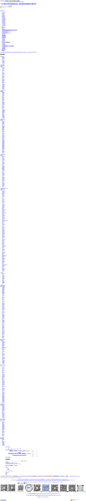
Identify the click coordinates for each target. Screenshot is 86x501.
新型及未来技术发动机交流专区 (3, 184)
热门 (14, 448)
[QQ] (1, 476)
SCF (3, 28)
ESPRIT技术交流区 (3, 262)
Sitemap (78, 476)
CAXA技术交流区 (3, 228)
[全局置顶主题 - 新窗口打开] (15, 450)
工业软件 (3, 18)
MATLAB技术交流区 (3, 253)
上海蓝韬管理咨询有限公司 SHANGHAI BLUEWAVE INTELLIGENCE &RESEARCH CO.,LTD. (44, 493)
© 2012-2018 (28, 495)
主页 (3, 12)
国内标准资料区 (3, 429)
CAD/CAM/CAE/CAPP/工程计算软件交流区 (4, 189)
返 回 (6, 446)
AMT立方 (3, 47)
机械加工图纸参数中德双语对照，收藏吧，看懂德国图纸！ (17, 453)
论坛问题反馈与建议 (3, 442)
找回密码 (10, 1)
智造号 (16, 0)
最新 (11, 448)
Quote (12, 462)
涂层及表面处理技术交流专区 (3, 322)
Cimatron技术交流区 (3, 216)
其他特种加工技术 (3, 337)
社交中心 (6, 42)
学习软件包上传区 (3, 435)
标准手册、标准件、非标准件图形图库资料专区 (3, 425)
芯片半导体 (4, 25)
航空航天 (3, 15)
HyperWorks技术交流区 (4, 247)
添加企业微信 (42, 476)
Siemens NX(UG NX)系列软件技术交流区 (3, 206)
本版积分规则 (8, 465)
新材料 (3, 13)
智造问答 (3, 44)
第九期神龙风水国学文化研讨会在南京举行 (19, 455)
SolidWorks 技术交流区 (4, 210)
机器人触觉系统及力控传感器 (3, 103)
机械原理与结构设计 (3, 290)
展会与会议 (4, 36)
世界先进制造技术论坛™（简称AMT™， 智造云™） (60, 476)
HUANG (33, 453)
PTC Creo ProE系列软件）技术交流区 (3, 201)
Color (7, 462)
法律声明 (6, 476)
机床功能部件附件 (3, 327)
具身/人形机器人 (3, 68)
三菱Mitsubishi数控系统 (3, 358)
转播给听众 (16, 465)
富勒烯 (3, 141)
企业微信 (18, 0)
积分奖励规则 (29, 476)
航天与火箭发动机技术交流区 (3, 174)
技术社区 (3, 43)
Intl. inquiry (4, 49)
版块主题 (19, 452)
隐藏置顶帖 (11, 450)
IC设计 (3, 60)
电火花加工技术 (3, 312)
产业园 (3, 38)
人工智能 (3, 24)
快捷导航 (19, 1)
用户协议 (9, 476)
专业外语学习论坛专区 (31, 52)
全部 (8, 448)
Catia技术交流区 (3, 196)
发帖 (6, 474)
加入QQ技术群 (38, 476)
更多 (11, 449)
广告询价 (6, 0)
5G (2, 72)
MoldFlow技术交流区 (3, 234)
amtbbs (33, 450)
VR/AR (3, 84)
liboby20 (33, 454)
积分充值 (22, 476)
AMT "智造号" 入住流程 (21, 450)
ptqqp (32, 455)
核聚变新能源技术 (3, 80)
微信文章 (3, 34)
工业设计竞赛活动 (3, 278)
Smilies (16, 462)
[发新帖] (8, 446)
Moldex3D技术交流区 (3, 259)
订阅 (8, 472)
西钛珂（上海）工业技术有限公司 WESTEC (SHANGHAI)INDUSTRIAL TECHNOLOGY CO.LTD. (45, 495)
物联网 (3, 88)
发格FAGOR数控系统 (3, 354)
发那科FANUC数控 (3, 345)
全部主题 (8, 449)
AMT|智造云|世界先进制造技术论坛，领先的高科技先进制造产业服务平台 (12, 52)
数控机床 (3, 17)
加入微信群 (13, 0)
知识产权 (3, 48)
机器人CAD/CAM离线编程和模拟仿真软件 (4, 111)
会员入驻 (19, 476)
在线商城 (3, 39)
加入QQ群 (9, 0)
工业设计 (1, 272)
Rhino (3, 280)
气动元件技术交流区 (3, 416)
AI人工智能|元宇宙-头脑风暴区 (2, 65)
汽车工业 (3, 23)
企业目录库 (4, 37)
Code (14, 462)
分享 (6, 473)
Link (10, 462)
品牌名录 (3, 40)
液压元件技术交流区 (3, 413)
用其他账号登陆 (15, 1)
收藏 (6, 472)
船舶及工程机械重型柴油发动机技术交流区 (3, 169)
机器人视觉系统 (3, 100)
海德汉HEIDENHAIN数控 (4, 347)
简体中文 (74, 500)
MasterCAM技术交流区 (4, 213)
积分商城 (25, 476)
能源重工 (3, 16)
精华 (20, 448)
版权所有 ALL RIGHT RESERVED (43, 496)
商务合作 (16, 476)
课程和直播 (4, 35)
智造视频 (3, 33)
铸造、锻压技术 (3, 334)
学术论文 (3, 41)
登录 (5, 1)
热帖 (17, 448)
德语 (36, 52)
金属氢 (3, 140)
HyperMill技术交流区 (3, 218)
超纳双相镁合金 (3, 149)
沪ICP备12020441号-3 (73, 476)
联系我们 (3, 476)
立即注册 (7, 1)
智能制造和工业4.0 (3, 93)
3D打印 (3, 14)
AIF (2, 26)
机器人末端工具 (3, 107)
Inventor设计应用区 (3, 193)
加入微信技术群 (47, 476)
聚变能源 (3, 27)
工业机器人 (4, 22)
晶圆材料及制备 (3, 58)
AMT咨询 (12, 476)
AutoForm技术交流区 (3, 240)
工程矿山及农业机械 (3, 375)
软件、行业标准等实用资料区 (2, 420)
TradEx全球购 (33, 476)
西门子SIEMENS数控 (3, 342)
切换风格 (22, 1)
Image (9, 462)
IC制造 (3, 61)
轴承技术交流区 (3, 410)
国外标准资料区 (3, 432)
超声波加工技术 (3, 309)
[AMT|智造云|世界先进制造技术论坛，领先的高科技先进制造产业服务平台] (18, 3)
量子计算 (3, 29)
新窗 (6, 449)
